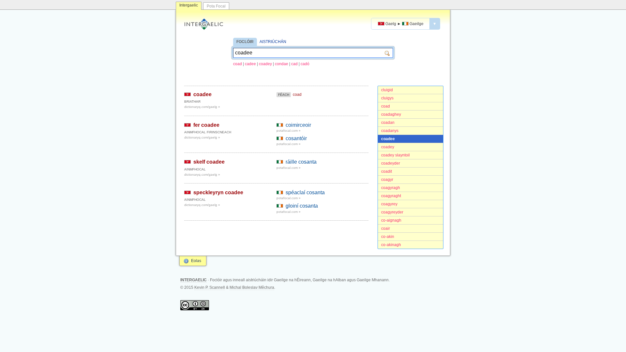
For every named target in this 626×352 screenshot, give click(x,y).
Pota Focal (216, 6)
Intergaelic (188, 5)
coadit (386, 171)
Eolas (196, 260)
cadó (305, 64)
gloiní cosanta (302, 206)
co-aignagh (391, 220)
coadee (388, 139)
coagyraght (391, 196)
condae (281, 64)
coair (385, 228)
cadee (250, 64)
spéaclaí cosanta (305, 192)
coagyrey (389, 204)
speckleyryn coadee (218, 192)
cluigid (387, 90)
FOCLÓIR (245, 41)
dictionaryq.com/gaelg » (202, 107)
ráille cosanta (301, 162)
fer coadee (206, 125)
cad (294, 64)
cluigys (387, 98)
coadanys (389, 130)
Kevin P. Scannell (209, 287)
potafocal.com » (288, 130)
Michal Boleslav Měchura (252, 287)
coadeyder (390, 163)
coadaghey (391, 114)
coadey (265, 64)
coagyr (387, 179)
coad (237, 64)
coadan (388, 122)
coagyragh (390, 187)
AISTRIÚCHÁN (273, 41)
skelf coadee (209, 162)
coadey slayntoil (395, 155)
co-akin (387, 236)
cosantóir (296, 138)
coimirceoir (298, 125)
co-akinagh (391, 244)
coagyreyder (392, 212)
